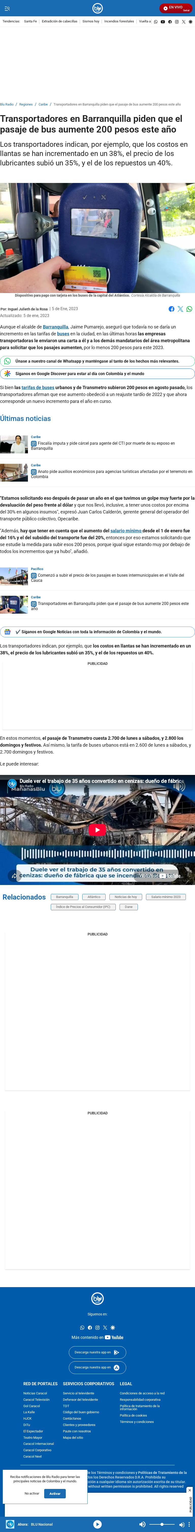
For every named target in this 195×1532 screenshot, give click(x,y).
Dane (129, 907)
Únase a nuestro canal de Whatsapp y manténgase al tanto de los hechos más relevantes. (97, 361)
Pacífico (37, 569)
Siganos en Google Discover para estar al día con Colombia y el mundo (79, 373)
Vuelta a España (150, 21)
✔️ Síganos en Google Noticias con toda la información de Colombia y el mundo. (88, 631)
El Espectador (33, 1431)
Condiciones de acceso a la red (142, 1393)
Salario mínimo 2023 (166, 897)
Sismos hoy (91, 21)
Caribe (43, 104)
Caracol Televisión (36, 1400)
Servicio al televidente (78, 1393)
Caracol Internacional (38, 1444)
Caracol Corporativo (37, 1450)
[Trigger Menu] (7, 8)
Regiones (26, 104)
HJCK (27, 1418)
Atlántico (94, 897)
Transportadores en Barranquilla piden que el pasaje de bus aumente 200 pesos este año (117, 104)
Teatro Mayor (32, 1437)
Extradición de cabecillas (59, 21)
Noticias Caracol (35, 1393)
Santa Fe (30, 21)
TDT (66, 1406)
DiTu (26, 1425)
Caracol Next (32, 1456)
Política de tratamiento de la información (140, 1408)
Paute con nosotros (77, 1431)
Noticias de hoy (126, 897)
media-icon (97, 1524)
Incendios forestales (119, 21)
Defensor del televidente (80, 1400)
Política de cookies (133, 1415)
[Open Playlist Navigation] (189, 1524)
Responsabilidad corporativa (140, 1400)
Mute (142, 1524)
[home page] (97, 8)
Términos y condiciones (137, 1422)
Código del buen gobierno (81, 1412)
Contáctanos (72, 1418)
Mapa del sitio (73, 1437)
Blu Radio (6, 104)
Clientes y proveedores (79, 1425)
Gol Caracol (31, 1406)
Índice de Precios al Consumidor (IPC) (83, 907)
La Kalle (29, 1412)
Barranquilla (64, 897)
